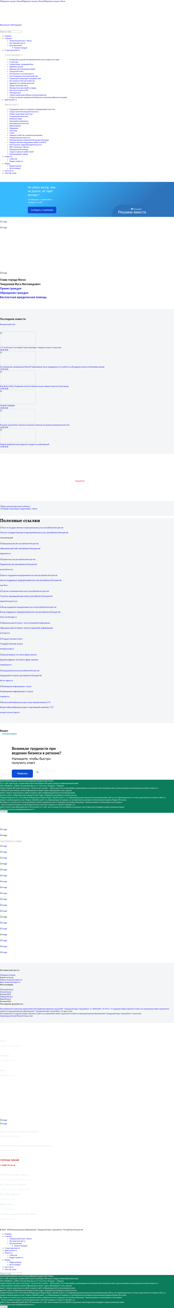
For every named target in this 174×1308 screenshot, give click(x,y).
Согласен (4, 811)
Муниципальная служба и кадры (22, 88)
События (13, 159)
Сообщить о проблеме (42, 210)
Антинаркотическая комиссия (22, 81)
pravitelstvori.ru (6, 569)
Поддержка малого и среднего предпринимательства (32, 109)
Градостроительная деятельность (24, 111)
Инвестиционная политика (21, 114)
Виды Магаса (5, 999)
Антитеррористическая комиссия (23, 76)
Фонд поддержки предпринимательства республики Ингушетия (30, 612)
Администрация (16, 66)
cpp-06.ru (4, 585)
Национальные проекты (19, 137)
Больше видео (9, 734)
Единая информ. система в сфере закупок (19, 659)
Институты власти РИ (18, 90)
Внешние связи (15, 118)
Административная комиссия (21, 83)
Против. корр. (11, 173)
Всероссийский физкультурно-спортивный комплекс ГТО (27, 707)
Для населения (15, 45)
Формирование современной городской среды (29, 140)
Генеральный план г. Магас (20, 40)
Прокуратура (15, 92)
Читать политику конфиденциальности (17, 809)
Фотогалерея (14, 168)
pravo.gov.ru (5, 633)
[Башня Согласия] (7, 975)
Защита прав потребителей (21, 152)
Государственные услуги (11, 643)
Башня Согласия (6, 977)
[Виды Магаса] (6, 996)
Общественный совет (18, 85)
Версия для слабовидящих (11, 25)
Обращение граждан (14, 293)
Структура (13, 62)
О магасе (8, 38)
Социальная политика (18, 116)
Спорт (12, 133)
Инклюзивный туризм (18, 154)
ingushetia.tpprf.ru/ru (9, 601)
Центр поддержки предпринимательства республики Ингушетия (30, 580)
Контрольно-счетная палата (21, 73)
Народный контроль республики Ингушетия (21, 675)
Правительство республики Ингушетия (18, 564)
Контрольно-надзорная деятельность (25, 144)
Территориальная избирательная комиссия (27, 95)
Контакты (9, 170)
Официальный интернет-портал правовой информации (26, 628)
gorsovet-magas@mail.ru (10, 1136)
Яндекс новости (16, 161)
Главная (8, 36)
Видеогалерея (15, 166)
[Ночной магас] (6, 989)
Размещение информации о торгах (16, 691)
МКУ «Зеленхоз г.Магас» (19, 147)
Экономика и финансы (18, 121)
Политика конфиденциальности (14, 1170)
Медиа (7, 163)
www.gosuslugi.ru (7, 649)
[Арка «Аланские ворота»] (11, 980)
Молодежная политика (19, 123)
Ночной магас (5, 992)
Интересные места (17, 43)
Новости (8, 156)
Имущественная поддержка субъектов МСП (27, 142)
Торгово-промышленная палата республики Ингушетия (26, 596)
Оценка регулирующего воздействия (25, 78)
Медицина (13, 128)
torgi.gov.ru (4, 696)
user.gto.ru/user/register (10, 712)
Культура (13, 130)
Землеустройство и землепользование (25, 135)
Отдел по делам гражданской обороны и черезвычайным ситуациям (38, 97)
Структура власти (12, 50)
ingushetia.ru (5, 553)
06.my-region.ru (6, 680)
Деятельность (11, 99)
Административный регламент (22, 69)
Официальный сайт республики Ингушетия (20, 548)
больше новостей (7, 324)
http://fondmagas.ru (8, 617)
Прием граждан (20, 48)
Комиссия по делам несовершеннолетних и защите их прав (34, 59)
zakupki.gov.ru (5, 664)
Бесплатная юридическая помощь (23, 297)
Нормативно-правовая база (21, 64)
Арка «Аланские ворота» (10, 982)
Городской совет (16, 71)
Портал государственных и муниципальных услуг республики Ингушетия (34, 532)
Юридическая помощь (18, 149)
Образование (15, 126)
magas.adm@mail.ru (25, 1101)
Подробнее (80, 481)
